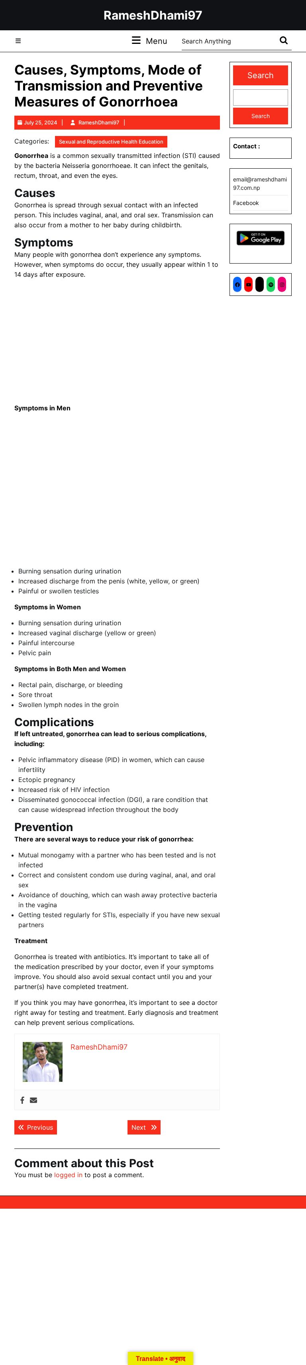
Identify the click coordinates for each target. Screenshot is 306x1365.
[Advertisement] (117, 341)
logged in (68, 1175)
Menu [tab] (156, 41)
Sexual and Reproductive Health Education (111, 141)
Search (260, 75)
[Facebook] (22, 1100)
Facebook (246, 202)
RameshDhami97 (153, 15)
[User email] (33, 1100)
